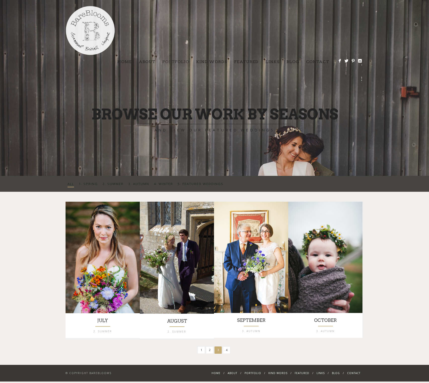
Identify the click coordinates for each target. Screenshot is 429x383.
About (147, 61)
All (71, 184)
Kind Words (211, 61)
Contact (317, 61)
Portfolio (175, 61)
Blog (292, 61)
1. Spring (88, 184)
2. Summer (113, 184)
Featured (246, 61)
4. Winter (163, 184)
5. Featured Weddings (200, 184)
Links (272, 61)
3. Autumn (138, 184)
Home (124, 61)
